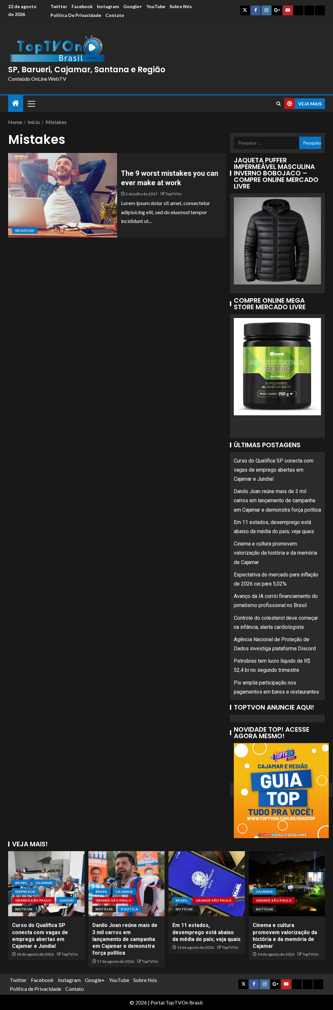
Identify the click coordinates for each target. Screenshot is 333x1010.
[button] (30, 103)
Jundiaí (67, 900)
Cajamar (43, 883)
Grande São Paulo (33, 900)
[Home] (15, 103)
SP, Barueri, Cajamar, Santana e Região (86, 69)
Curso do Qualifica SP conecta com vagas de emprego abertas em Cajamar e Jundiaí (273, 470)
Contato (114, 15)
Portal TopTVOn (169, 1002)
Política (129, 909)
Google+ (132, 6)
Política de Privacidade (75, 15)
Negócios (24, 230)
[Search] (278, 103)
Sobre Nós (180, 6)
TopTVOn (173, 193)
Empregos (25, 891)
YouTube (155, 6)
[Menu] (30, 103)
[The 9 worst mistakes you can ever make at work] (62, 195)
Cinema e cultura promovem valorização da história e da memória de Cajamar (275, 553)
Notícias (24, 909)
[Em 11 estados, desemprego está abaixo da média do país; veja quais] (206, 883)
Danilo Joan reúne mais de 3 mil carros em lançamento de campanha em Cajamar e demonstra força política (277, 500)
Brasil (21, 883)
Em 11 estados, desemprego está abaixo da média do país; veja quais (206, 932)
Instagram (108, 6)
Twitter (58, 6)
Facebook (82, 6)
